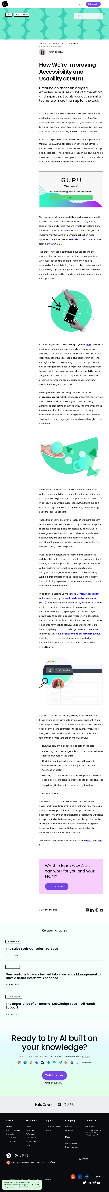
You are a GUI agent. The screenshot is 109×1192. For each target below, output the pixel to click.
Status (48, 1130)
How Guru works (13, 1130)
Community (31, 1141)
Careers (68, 1126)
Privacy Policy (24, 1187)
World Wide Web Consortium (80, 598)
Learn (28, 1126)
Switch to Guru (71, 1143)
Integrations (11, 1134)
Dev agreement (33, 1179)
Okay (36, 1184)
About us (69, 1130)
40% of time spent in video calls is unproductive (75, 633)
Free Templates (72, 1147)
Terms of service (16, 1179)
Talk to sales (93, 4)
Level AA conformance (83, 239)
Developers (31, 1138)
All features (11, 1138)
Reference (30, 1134)
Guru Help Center (53, 1126)
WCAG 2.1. (56, 243)
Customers (30, 1130)
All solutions (11, 1141)
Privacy (48, 1179)
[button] (104, 4)
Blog (28, 1145)
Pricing (9, 1126)
